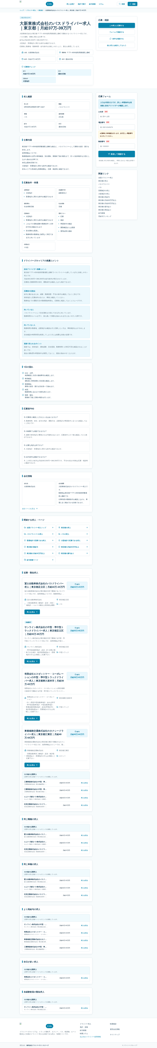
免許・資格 (84, 1027)
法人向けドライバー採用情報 (90, 1036)
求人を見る (31, 612)
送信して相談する (118, 154)
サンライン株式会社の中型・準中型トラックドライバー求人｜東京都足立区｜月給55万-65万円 (44, 630)
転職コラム (84, 1033)
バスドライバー (104, 184)
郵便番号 (101, 141)
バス (100, 187)
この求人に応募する (116, 25)
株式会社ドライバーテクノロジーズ (38, 1045)
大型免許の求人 (104, 193)
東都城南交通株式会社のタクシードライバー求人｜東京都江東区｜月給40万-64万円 (44, 734)
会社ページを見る (28, 508)
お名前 (100, 111)
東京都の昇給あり (104, 210)
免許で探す (82, 4)
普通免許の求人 (104, 190)
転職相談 (113, 1024)
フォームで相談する (116, 32)
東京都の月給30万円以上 (107, 200)
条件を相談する (118, 38)
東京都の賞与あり (104, 206)
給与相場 (92, 4)
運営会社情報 (115, 1029)
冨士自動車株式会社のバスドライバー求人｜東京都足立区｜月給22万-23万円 (44, 585)
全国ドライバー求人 (105, 177)
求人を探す (71, 4)
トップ (22, 10)
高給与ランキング (104, 216)
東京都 (41, 10)
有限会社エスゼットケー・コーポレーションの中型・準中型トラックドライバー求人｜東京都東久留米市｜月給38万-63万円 (44, 679)
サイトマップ (115, 1034)
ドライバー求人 (31, 10)
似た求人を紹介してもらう (116, 45)
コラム (101, 4)
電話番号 (101, 122)
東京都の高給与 (104, 197)
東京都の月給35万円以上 (107, 203)
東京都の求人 (103, 181)
